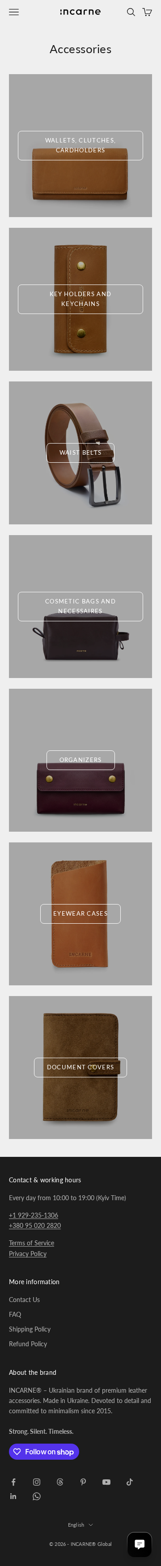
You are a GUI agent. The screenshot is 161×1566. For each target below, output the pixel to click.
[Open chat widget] (139, 1544)
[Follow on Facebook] (13, 1482)
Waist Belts (80, 452)
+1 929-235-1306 (33, 1215)
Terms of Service (31, 1243)
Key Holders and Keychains (81, 298)
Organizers (80, 759)
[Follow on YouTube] (106, 1482)
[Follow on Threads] (59, 1482)
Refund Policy (28, 1344)
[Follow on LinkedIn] (13, 1496)
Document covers (80, 1067)
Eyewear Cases (80, 913)
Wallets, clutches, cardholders (80, 145)
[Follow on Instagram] (36, 1482)
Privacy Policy (28, 1253)
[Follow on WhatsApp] (36, 1496)
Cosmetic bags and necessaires (80, 606)
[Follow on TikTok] (129, 1482)
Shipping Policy (30, 1329)
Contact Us (24, 1299)
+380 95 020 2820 (35, 1225)
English (76, 1525)
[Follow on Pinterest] (83, 1482)
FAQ (15, 1314)
